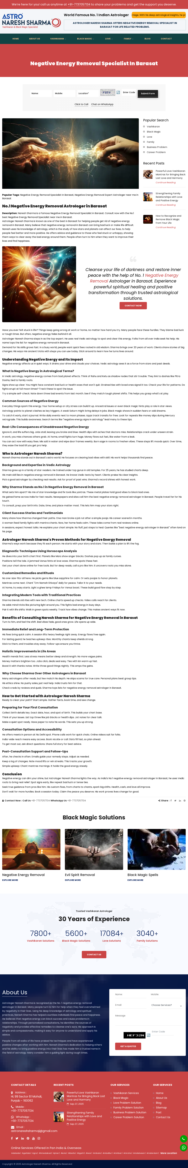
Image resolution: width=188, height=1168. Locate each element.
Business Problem (157, 147)
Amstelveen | (139, 1153)
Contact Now (133, 305)
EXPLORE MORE (10, 880)
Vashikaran (57, 38)
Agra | (35, 1153)
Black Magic (84, 38)
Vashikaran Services (126, 1093)
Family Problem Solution (128, 1107)
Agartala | (27, 1153)
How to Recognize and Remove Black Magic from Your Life (168, 219)
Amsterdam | (153, 1153)
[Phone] (181, 1137)
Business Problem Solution (129, 1112)
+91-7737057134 (79, 4)
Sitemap (161, 1107)
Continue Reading (166, 182)
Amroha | (128, 1153)
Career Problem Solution (128, 1117)
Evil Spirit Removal (80, 875)
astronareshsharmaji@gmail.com (30, 1131)
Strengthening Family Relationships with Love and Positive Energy (169, 197)
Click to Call (81, 104)
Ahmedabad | (46, 1153)
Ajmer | (56, 1153)
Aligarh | (81, 1153)
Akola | (64, 1153)
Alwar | (89, 1153)
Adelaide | (16, 1153)
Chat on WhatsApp (102, 104)
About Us (34, 38)
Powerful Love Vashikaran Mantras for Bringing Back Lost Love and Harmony (171, 174)
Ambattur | (108, 1153)
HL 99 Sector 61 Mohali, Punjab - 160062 (26, 1099)
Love (108, 38)
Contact (166, 38)
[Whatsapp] (182, 1146)
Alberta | (72, 1153)
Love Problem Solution (127, 1103)
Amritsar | (118, 1153)
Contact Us (94, 954)
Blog (148, 38)
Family (127, 38)
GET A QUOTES (128, 1046)
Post (158, 1112)
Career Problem (156, 152)
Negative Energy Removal (23, 875)
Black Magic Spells (142, 875)
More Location (169, 1153)
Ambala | (97, 1153)
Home (15, 38)
